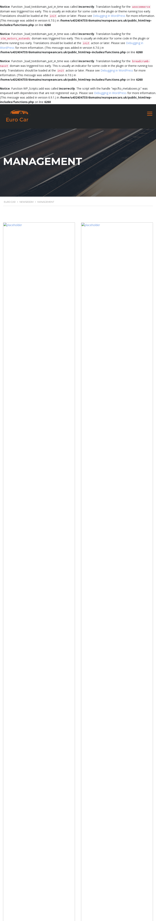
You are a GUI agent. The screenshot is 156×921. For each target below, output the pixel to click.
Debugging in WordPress (109, 16)
